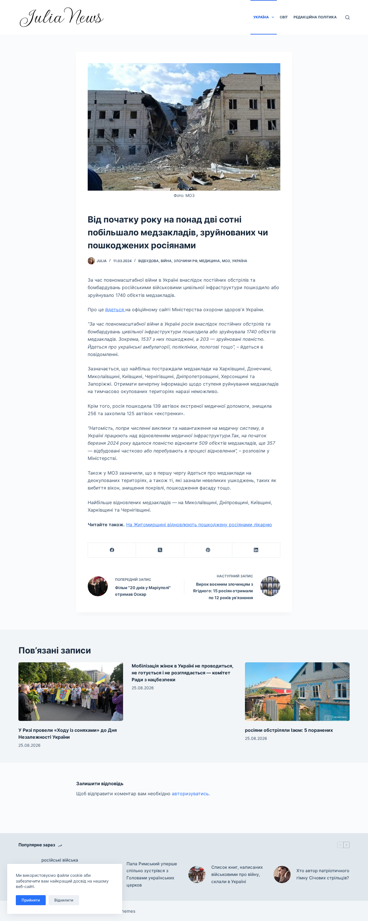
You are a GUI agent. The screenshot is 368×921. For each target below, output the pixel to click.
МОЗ (226, 261)
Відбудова (148, 261)
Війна (166, 261)
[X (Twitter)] (160, 550)
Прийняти (31, 900)
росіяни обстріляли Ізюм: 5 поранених (289, 730)
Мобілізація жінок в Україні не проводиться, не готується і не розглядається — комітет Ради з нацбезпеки (182, 672)
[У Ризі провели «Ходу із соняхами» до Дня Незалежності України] (70, 691)
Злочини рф (185, 261)
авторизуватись (190, 793)
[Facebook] (112, 550)
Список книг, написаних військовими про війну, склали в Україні (237, 874)
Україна (261, 17)
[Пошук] (347, 17)
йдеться (115, 309)
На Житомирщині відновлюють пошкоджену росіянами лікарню (199, 524)
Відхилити (63, 900)
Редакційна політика (315, 17)
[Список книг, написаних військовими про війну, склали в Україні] (197, 874)
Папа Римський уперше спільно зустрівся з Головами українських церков (151, 874)
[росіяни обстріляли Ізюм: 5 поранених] (297, 691)
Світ (284, 17)
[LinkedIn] (256, 550)
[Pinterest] (208, 550)
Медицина (209, 261)
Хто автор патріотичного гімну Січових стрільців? (322, 874)
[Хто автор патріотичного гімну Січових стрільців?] (282, 874)
